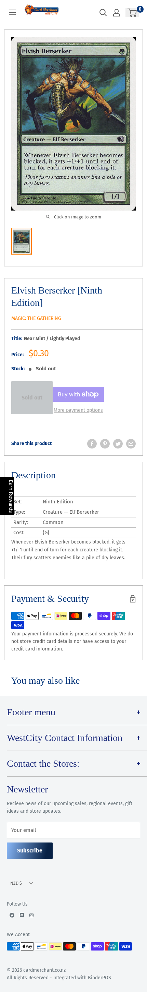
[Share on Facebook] (92, 444)
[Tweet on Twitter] (118, 444)
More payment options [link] (78, 410)
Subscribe (29, 850)
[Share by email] (131, 444)
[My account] (116, 12)
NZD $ (16, 883)
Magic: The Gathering (36, 318)
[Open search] (103, 12)
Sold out (32, 397)
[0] (132, 12)
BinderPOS (99, 978)
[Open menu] (12, 12)
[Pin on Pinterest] (105, 444)
